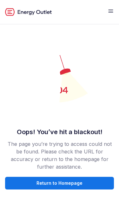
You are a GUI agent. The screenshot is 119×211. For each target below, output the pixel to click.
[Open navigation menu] (111, 12)
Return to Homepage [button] (59, 183)
